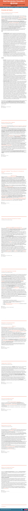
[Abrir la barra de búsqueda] (25, 7)
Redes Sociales (17, 7)
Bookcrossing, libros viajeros (8, 122)
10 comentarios (4, 383)
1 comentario (4, 256)
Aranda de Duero (22, 16)
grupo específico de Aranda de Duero (11, 404)
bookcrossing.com (10, 135)
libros (7, 155)
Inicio (3, 7)
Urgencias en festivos (6, 363)
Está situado (20, 18)
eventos (8, 307)
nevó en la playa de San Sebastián (14, 330)
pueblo (10, 106)
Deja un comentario (4, 348)
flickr (7, 409)
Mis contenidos (11, 7)
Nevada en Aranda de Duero (8, 322)
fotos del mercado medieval (8, 186)
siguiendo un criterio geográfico (14, 22)
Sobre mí (7, 7)
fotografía (3, 275)
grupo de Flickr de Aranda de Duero (8, 340)
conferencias (8, 255)
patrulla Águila (11, 430)
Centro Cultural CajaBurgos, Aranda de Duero (12, 303)
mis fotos (8, 347)
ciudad (8, 106)
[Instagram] (25, 509)
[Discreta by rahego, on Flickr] (14, 326)
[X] (23, 509)
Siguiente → (4, 506)
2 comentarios (4, 107)
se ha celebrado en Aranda (11, 176)
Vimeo (21, 227)
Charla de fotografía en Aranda (8, 271)
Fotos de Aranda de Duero (7, 398)
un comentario (4, 125)
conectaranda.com (9, 304)
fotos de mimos (6, 488)
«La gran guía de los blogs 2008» (6, 145)
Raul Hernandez (16, 227)
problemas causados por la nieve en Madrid (19, 331)
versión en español (18, 135)
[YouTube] (26, 509)
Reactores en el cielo (6, 425)
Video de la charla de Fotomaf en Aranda (11, 218)
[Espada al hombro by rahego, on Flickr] (14, 175)
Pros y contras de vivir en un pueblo (9, 12)
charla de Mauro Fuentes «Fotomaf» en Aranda (16, 228)
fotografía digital (11, 307)
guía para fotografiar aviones (10, 446)
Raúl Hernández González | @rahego (14, 2)
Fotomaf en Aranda (9, 227)
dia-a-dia (3, 154)
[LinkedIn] (21, 509)
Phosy (11, 241)
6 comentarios (4, 203)
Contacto (22, 7)
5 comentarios (4, 156)
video (11, 255)
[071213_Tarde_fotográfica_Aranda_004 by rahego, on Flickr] (14, 401)
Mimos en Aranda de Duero (7, 467)
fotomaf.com (17, 287)
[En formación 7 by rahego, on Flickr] (14, 428)
